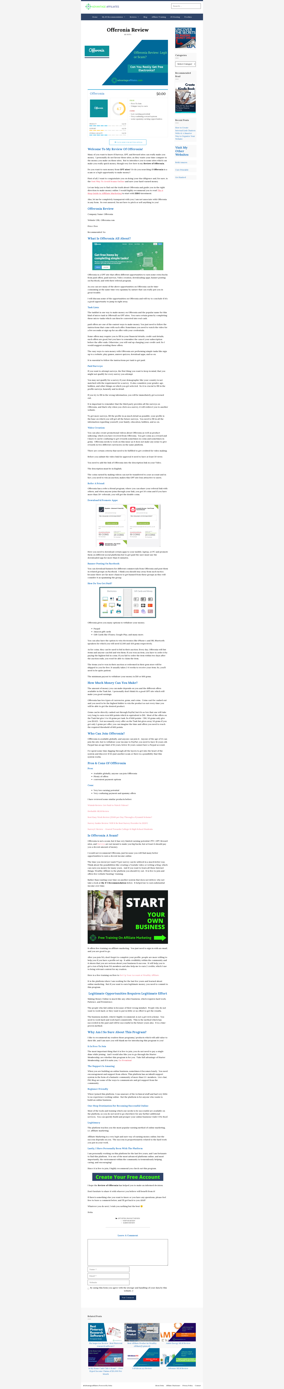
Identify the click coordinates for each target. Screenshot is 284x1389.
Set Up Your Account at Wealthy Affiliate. (139, 975)
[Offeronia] (99, 109)
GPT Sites (122, 1218)
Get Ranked (180, 177)
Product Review (133, 1218)
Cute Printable (181, 170)
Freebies (188, 17)
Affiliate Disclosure (173, 1386)
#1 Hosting (175, 17)
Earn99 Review (129, 1223)
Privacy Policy (187, 1386)
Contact (198, 1386)
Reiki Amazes (181, 162)
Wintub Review (129, 1221)
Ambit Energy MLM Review (178, 1343)
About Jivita (159, 1386)
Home (95, 17)
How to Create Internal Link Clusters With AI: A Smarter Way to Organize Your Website (185, 133)
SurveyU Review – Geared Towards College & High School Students (120, 829)
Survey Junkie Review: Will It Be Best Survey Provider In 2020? (117, 823)
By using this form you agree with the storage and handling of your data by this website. (128, 1289)
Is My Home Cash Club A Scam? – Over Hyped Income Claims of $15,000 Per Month (106, 1371)
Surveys (101, 844)
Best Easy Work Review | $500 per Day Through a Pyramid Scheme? (120, 817)
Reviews (133, 17)
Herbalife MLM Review (98, 811)
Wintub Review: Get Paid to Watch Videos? (108, 805)
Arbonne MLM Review (178, 1368)
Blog (145, 17)
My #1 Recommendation (112, 17)
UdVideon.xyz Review (142, 1368)
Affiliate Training (159, 17)
